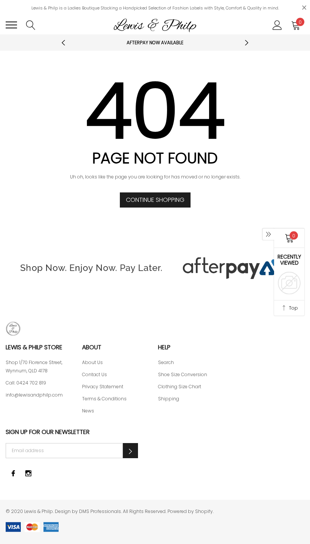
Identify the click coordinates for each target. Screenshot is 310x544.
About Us (92, 362)
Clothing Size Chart (179, 386)
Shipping (168, 398)
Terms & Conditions (104, 398)
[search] (31, 24)
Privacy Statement (102, 386)
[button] (130, 450)
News (88, 411)
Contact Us (94, 374)
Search (166, 362)
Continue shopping (155, 199)
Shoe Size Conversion (182, 374)
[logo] (155, 24)
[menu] (11, 25)
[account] (277, 24)
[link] (155, 328)
